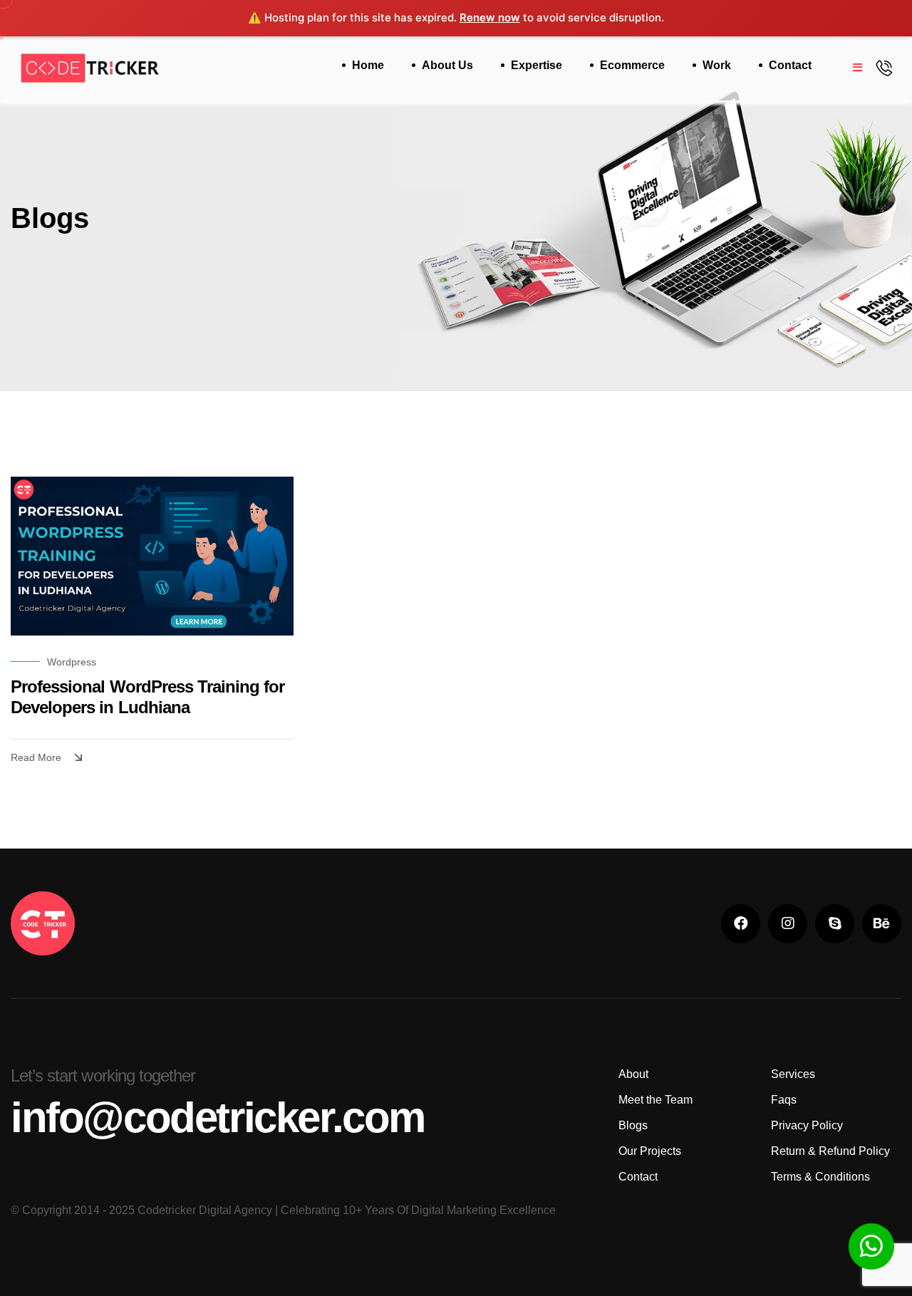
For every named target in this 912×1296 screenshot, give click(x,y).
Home (368, 65)
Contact (790, 65)
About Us (447, 65)
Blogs (633, 1125)
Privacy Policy (807, 1125)
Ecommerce (632, 65)
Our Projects (649, 1151)
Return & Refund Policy (830, 1151)
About (633, 1074)
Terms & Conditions (820, 1177)
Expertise (536, 65)
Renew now (490, 17)
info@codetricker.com (218, 1118)
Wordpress (71, 662)
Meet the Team (655, 1100)
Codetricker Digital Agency (205, 1210)
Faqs (784, 1100)
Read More (36, 757)
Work (717, 65)
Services (793, 1074)
